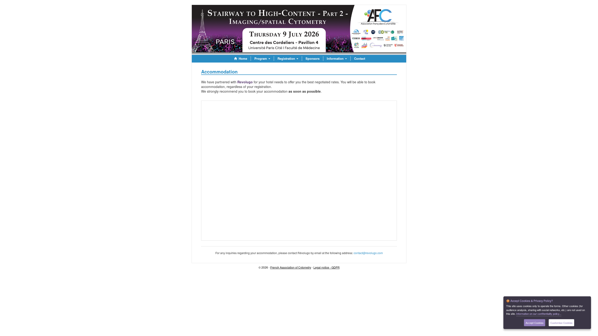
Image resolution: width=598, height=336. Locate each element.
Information (336, 58)
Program (261, 58)
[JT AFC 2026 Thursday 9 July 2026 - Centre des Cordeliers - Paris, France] (299, 30)
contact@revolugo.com (368, 253)
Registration (287, 58)
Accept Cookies (535, 323)
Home (242, 58)
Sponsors (313, 58)
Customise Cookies (561, 323)
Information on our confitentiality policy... (538, 313)
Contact (359, 58)
